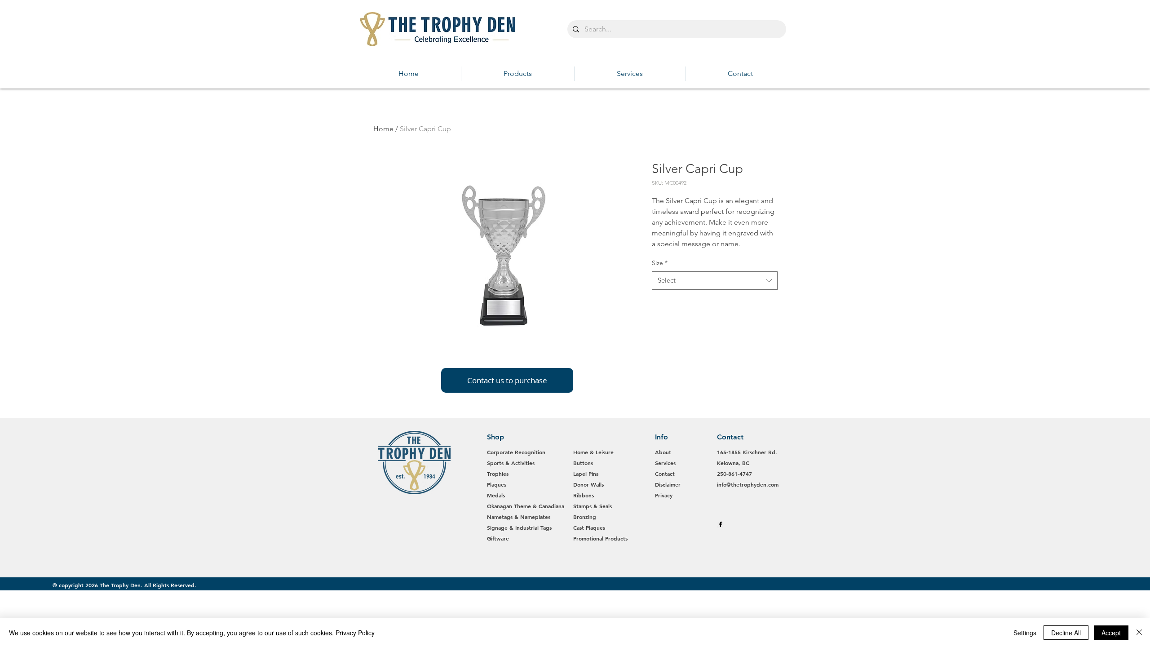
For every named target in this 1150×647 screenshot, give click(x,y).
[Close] (1139, 632)
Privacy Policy (355, 632)
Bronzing (584, 516)
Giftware (498, 538)
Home (383, 128)
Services (665, 462)
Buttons (583, 462)
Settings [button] (1024, 632)
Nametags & (503, 516)
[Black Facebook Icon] (720, 524)
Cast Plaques (589, 527)
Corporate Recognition (517, 452)
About (663, 452)
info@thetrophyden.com (747, 484)
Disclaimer (668, 484)
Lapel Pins (585, 473)
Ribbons (583, 495)
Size (660, 263)
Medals (496, 495)
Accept (1111, 632)
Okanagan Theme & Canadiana (525, 506)
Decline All (1066, 632)
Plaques (496, 484)
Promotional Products (600, 538)
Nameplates (535, 516)
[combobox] (715, 280)
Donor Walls (588, 484)
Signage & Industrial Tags (519, 527)
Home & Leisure (593, 452)
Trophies (498, 473)
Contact (665, 473)
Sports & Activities (511, 462)
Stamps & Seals (592, 506)
